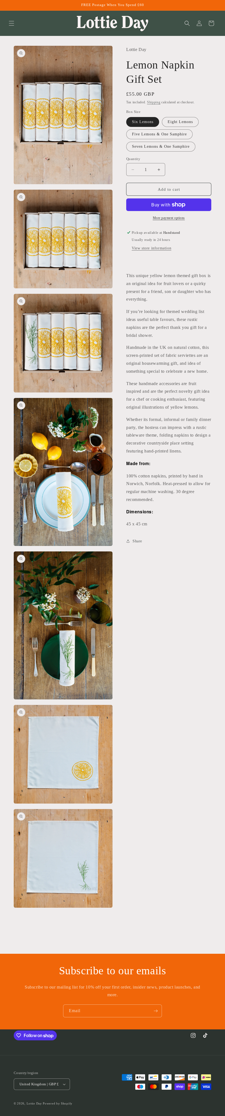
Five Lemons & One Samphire (159, 134)
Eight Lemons (180, 122)
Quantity (133, 159)
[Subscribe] (156, 1010)
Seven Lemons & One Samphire (161, 146)
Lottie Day (34, 1103)
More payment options (169, 218)
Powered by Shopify (57, 1103)
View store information (151, 248)
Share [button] (137, 541)
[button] (11, 23)
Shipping (154, 102)
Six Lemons (142, 122)
